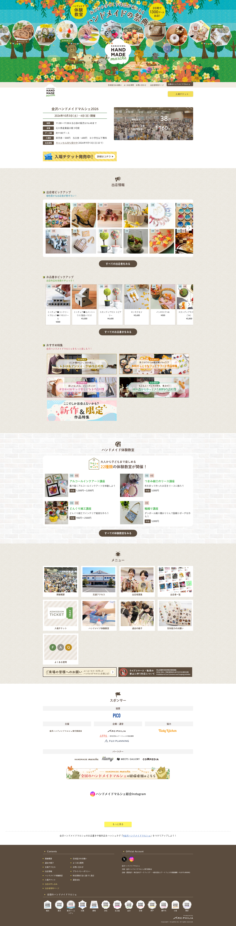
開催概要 (67, 94)
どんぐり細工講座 (80, 508)
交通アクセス (82, 94)
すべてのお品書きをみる (118, 332)
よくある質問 (129, 85)
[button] (189, 228)
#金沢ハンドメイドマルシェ (136, 836)
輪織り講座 (151, 508)
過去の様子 (99, 94)
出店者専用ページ (157, 85)
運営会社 (76, 880)
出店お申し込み (155, 94)
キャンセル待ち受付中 (67, 143)
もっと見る (118, 824)
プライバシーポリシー (82, 871)
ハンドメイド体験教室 (133, 94)
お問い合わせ (141, 85)
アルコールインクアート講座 (87, 481)
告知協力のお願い (115, 85)
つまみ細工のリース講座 (160, 481)
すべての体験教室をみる (118, 533)
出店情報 (113, 94)
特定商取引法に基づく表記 (83, 875)
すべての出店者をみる (118, 264)
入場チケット (182, 94)
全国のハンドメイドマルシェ (179, 84)
